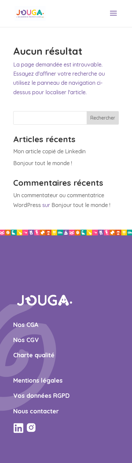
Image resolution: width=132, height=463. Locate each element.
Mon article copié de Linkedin (49, 151)
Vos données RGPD (41, 396)
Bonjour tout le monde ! (42, 163)
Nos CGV (26, 340)
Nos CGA (26, 325)
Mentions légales (38, 380)
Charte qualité (33, 355)
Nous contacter (36, 411)
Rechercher (102, 118)
